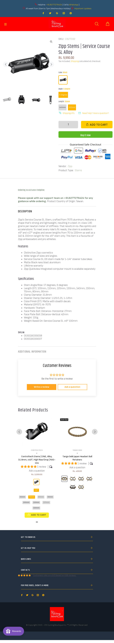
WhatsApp (74, 4)
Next (51, 64)
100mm (26, 502)
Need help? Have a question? (95, 113)
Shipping (75, 61)
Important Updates (82, 8)
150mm (72, 107)
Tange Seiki (77, 450)
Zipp (70, 166)
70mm (31, 497)
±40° (36, 490)
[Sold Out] (77, 431)
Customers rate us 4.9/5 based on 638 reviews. (54, 575)
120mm (46, 502)
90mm (50, 497)
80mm (41, 497)
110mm (36, 502)
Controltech (37, 450)
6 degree (63, 95)
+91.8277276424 (54, 4)
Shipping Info (69, 113)
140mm (62, 107)
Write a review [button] (41, 387)
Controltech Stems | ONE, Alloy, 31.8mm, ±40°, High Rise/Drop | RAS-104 (36, 459)
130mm (36, 508)
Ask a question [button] (72, 387)
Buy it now (85, 135)
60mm (22, 497)
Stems (78, 170)
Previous (6, 64)
